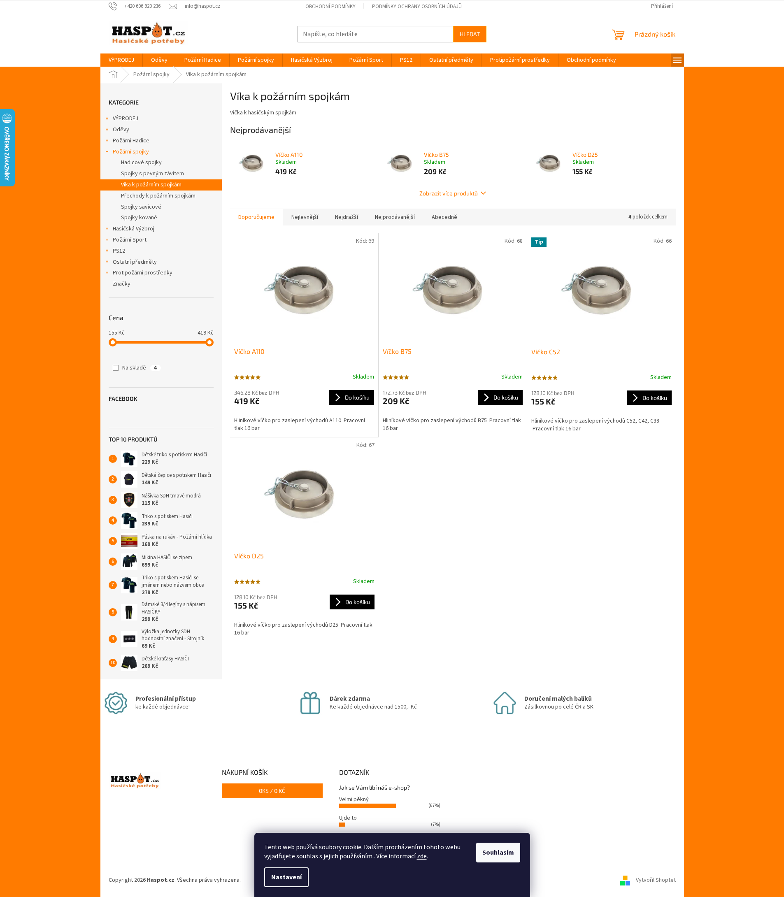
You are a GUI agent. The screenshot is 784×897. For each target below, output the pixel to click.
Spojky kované (139, 218)
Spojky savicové (141, 207)
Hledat (470, 33)
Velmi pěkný (354, 799)
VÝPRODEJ (125, 118)
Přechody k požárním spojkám (158, 196)
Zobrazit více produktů (448, 193)
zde (422, 856)
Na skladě (139, 368)
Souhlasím (498, 852)
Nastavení (286, 877)
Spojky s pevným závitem (152, 174)
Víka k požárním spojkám (151, 185)
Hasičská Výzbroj (133, 229)
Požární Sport (130, 240)
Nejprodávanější (395, 217)
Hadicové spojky (141, 162)
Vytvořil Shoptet (656, 880)
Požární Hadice (131, 141)
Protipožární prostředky (142, 273)
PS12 (119, 251)
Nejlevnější (304, 217)
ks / (272, 790)
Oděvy (121, 129)
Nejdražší (346, 217)
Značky (121, 284)
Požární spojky (131, 152)
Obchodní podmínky (330, 6)
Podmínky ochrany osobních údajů (417, 6)
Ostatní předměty (135, 262)
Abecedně (444, 217)
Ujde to (348, 818)
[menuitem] (121, 60)
